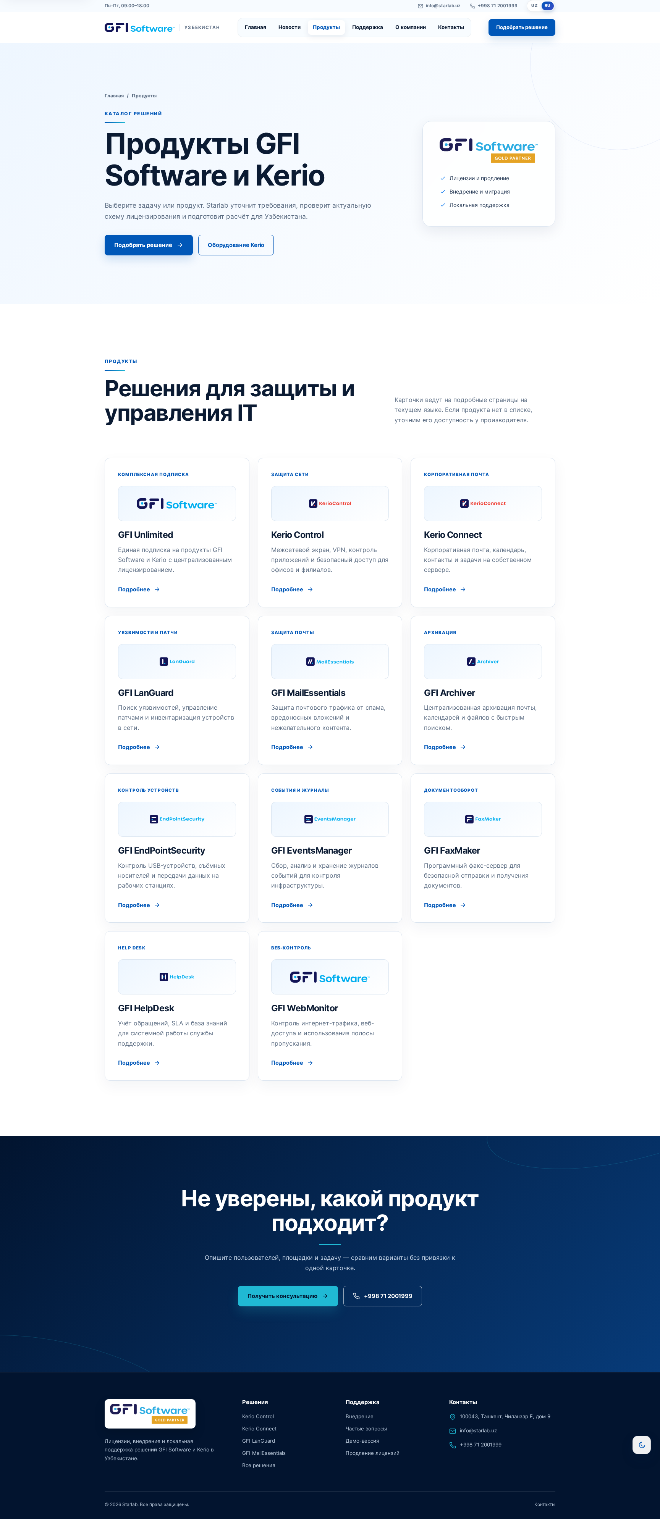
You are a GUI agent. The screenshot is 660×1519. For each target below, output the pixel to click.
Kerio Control (258, 1416)
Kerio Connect (259, 1428)
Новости (289, 27)
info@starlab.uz (443, 5)
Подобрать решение (522, 27)
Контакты (451, 27)
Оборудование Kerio (236, 245)
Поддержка (367, 27)
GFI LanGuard (258, 1441)
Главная (255, 27)
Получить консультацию (282, 1296)
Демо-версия (362, 1441)
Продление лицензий (373, 1453)
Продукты (326, 27)
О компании (410, 27)
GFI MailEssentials (264, 1453)
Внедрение (360, 1416)
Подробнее (134, 589)
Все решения (258, 1465)
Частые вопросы (366, 1428)
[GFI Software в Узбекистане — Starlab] (150, 1414)
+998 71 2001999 (498, 5)
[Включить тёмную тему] (641, 1445)
